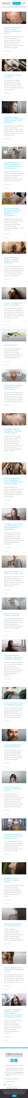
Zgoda (14, 1095)
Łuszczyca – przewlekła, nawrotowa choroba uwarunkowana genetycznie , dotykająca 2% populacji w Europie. (13, 1013)
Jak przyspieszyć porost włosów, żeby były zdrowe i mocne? (14, 969)
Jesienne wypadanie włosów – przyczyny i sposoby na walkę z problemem (11, 260)
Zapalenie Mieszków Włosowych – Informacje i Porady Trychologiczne (13, 657)
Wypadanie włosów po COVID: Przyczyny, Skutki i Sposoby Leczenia (14, 836)
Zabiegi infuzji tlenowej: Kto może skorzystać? (13, 924)
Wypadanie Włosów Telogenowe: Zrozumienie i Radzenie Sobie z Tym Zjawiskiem (13, 119)
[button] (24, 3)
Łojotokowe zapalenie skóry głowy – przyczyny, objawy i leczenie (13, 431)
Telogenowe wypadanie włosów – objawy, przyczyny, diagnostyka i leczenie (13, 30)
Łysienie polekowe (11, 345)
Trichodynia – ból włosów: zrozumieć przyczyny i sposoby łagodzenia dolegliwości (13, 526)
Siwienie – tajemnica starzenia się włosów (12, 614)
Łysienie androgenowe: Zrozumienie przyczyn (12, 746)
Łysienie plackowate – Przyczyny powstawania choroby (13, 788)
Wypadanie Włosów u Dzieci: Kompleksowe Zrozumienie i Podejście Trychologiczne (13, 165)
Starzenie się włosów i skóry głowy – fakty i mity (13, 572)
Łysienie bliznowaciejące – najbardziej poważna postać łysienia (14, 387)
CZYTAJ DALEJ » (7, 51)
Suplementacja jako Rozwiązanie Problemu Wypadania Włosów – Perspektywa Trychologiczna (12, 211)
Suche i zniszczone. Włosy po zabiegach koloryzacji (13, 704)
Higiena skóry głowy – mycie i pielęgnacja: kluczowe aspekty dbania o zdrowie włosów (13, 481)
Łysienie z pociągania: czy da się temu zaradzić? (13, 304)
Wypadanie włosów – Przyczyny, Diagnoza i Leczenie (12, 880)
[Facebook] (12, 1060)
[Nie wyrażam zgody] (25, 1093)
